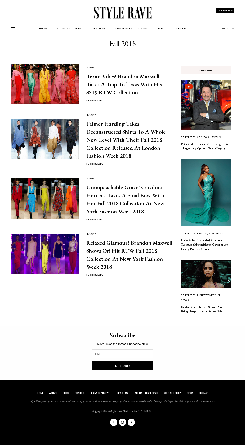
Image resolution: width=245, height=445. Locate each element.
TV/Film (216, 137)
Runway (91, 67)
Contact (80, 393)
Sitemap (203, 393)
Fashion (202, 233)
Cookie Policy (172, 393)
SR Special (203, 137)
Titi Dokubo (97, 100)
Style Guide (216, 233)
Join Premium (225, 10)
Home (40, 393)
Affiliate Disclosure (146, 393)
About (53, 393)
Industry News (206, 295)
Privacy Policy (100, 393)
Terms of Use (121, 393)
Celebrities (188, 137)
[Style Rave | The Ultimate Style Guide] (122, 12)
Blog (66, 393)
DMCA (190, 393)
